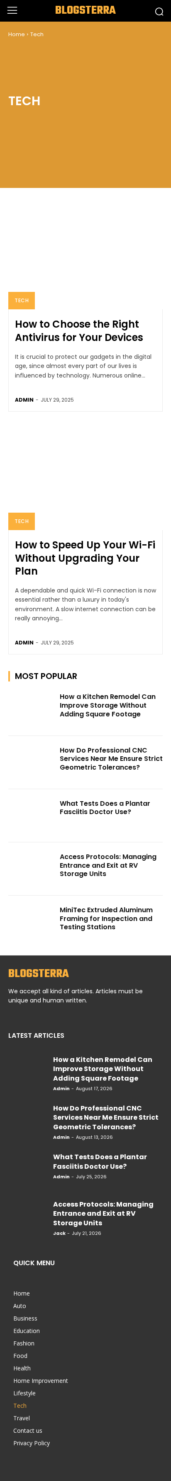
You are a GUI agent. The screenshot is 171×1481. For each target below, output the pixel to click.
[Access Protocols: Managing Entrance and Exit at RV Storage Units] (31, 869)
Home (16, 34)
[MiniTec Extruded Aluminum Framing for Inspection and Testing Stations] (31, 922)
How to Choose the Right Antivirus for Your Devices (79, 330)
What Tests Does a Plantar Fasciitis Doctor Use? (105, 808)
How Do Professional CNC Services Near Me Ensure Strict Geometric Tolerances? (111, 759)
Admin (24, 399)
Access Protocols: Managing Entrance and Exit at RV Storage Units (108, 865)
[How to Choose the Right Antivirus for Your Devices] (85, 255)
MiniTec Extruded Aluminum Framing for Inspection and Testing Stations (106, 918)
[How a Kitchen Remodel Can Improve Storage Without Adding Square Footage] (31, 709)
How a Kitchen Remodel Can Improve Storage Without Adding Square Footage (108, 705)
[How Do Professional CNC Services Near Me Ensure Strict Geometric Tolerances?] (31, 762)
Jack (59, 1233)
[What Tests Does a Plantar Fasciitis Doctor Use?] (31, 816)
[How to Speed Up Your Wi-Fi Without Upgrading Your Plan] (85, 476)
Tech (22, 300)
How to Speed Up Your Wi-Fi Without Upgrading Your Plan (85, 558)
